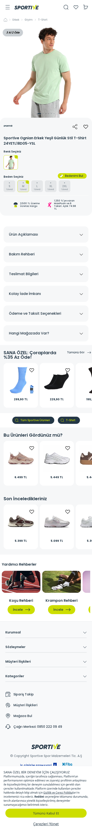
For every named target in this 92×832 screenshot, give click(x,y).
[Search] (66, 7)
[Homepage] (26, 7)
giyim (29, 20)
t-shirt (43, 20)
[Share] (75, 126)
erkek (16, 20)
